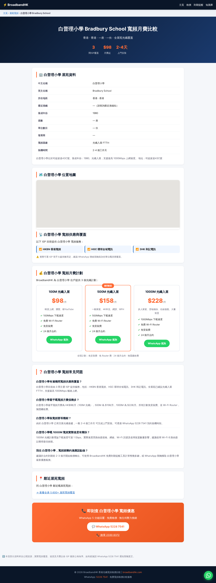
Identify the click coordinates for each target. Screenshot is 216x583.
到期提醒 (198, 4)
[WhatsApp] (208, 575)
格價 (188, 4)
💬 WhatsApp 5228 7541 (108, 526)
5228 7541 (102, 577)
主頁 (181, 4)
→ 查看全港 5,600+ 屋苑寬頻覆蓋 (55, 492)
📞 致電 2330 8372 (108, 535)
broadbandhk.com (132, 572)
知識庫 (209, 4)
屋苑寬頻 (14, 13)
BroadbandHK (15, 5)
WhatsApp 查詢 (59, 339)
